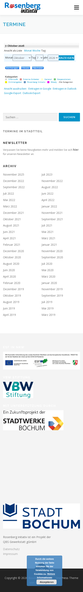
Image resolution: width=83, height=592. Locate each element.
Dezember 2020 (13, 251)
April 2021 (9, 238)
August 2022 (50, 187)
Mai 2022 (9, 200)
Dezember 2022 (13, 181)
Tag (33, 58)
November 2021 (52, 213)
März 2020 (48, 276)
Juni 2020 (9, 270)
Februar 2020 (11, 283)
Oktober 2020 (12, 257)
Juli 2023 (47, 174)
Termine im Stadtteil (23, 131)
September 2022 (14, 187)
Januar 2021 (49, 244)
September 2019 (52, 295)
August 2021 (11, 225)
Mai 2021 (48, 232)
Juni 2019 (9, 308)
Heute (25, 67)
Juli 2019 (47, 302)
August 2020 (11, 264)
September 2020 (52, 257)
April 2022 (48, 200)
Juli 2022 (8, 193)
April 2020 (9, 276)
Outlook (64, 89)
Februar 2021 (11, 244)
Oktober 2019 (12, 295)
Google (39, 89)
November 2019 (52, 289)
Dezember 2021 (13, 213)
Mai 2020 (48, 270)
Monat (28, 51)
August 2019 (11, 302)
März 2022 (10, 206)
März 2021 (48, 238)
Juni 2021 (9, 232)
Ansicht (15, 89)
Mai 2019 (48, 308)
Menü (76, 7)
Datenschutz (11, 549)
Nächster (38, 67)
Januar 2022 (49, 206)
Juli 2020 (47, 264)
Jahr (45, 58)
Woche (36, 51)
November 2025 (13, 174)
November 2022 (52, 181)
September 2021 (52, 219)
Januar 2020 (49, 283)
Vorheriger (12, 67)
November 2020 (52, 251)
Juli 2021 (47, 225)
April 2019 (9, 315)
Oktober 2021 (12, 219)
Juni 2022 (47, 193)
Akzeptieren (47, 582)
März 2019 (48, 315)
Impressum (10, 554)
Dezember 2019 (13, 289)
